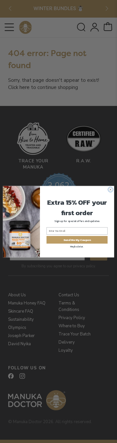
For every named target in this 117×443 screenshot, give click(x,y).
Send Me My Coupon (77, 239)
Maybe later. (77, 246)
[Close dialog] (110, 189)
